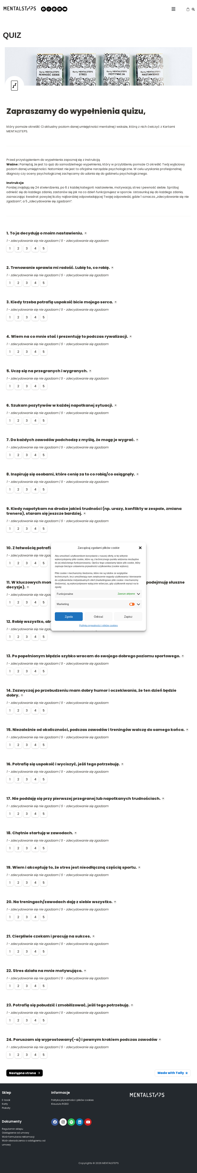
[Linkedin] (79, 1122)
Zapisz (128, 616)
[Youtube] (88, 1122)
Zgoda (69, 616)
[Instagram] (63, 1122)
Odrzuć (98, 616)
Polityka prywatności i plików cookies (98, 625)
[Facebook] (54, 1122)
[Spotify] (71, 1122)
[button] (140, 548)
